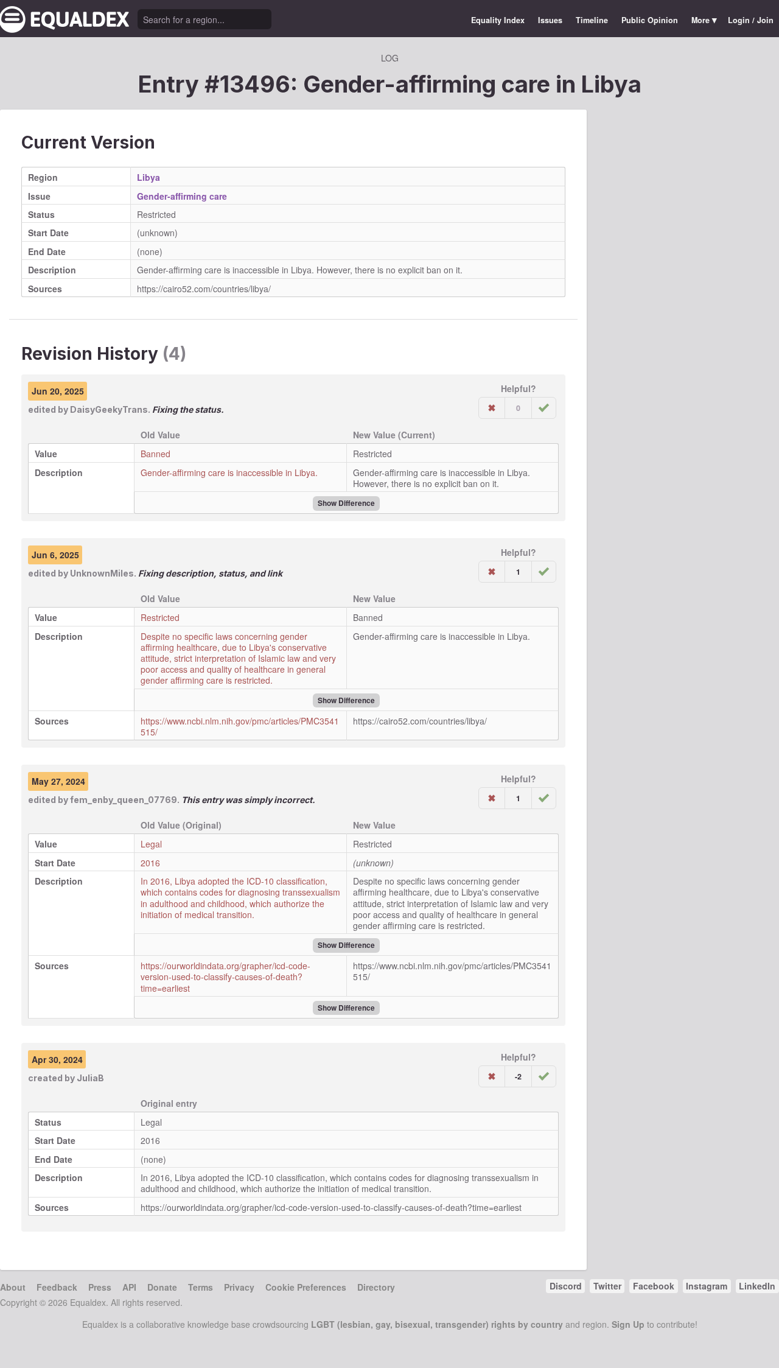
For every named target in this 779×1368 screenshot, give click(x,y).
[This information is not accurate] (491, 408)
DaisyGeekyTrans (109, 409)
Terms (200, 1287)
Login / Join (751, 20)
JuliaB (90, 1078)
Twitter (607, 1286)
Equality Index (498, 20)
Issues (550, 20)
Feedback (57, 1287)
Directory (376, 1287)
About (13, 1287)
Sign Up (628, 1324)
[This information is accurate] (543, 408)
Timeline (592, 20)
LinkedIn (757, 1286)
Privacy (239, 1287)
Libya (611, 84)
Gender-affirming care (182, 196)
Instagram (706, 1286)
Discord (566, 1286)
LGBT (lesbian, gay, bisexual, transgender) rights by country (437, 1324)
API (129, 1287)
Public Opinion (649, 20)
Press (99, 1287)
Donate (162, 1287)
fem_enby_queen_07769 (123, 799)
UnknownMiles (102, 573)
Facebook (653, 1286)
